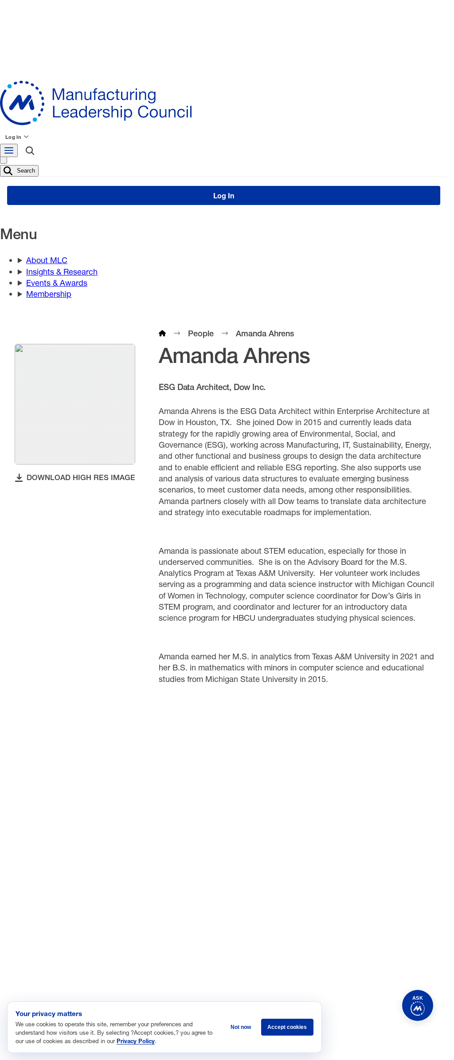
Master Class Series (319, 858)
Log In (13, 137)
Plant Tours (167, 871)
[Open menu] (9, 150)
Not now (241, 1027)
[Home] (162, 333)
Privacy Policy (136, 1040)
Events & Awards (56, 283)
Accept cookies (287, 1027)
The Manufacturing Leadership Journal (207, 858)
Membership (48, 294)
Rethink (300, 844)
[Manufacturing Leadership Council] (223, 103)
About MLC (46, 260)
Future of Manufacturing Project (197, 844)
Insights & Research (62, 271)
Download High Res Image (81, 477)
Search (25, 170)
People (201, 333)
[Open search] (29, 152)
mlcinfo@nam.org (62, 878)
